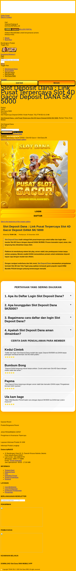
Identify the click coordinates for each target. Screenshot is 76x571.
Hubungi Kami (10, 472)
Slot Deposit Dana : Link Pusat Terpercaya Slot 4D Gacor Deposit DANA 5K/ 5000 (29, 118)
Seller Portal (5, 15)
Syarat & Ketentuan (11, 477)
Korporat (8, 479)
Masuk (7, 38)
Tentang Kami (9, 470)
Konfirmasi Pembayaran (13, 490)
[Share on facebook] (9, 136)
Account (4, 79)
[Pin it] (13, 136)
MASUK (8, 29)
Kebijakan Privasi (11, 475)
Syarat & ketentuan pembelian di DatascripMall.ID (22, 8)
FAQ (6, 12)
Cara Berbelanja (10, 5)
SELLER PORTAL (25, 29)
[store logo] (9, 52)
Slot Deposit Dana (11, 239)
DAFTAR (15, 29)
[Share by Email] (16, 136)
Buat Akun (8, 40)
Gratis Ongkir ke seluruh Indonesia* (17, 7)
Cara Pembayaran (11, 489)
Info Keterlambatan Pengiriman (16, 10)
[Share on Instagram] (15, 136)
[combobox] (10, 60)
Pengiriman (9, 492)
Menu (3, 64)
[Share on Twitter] (11, 136)
